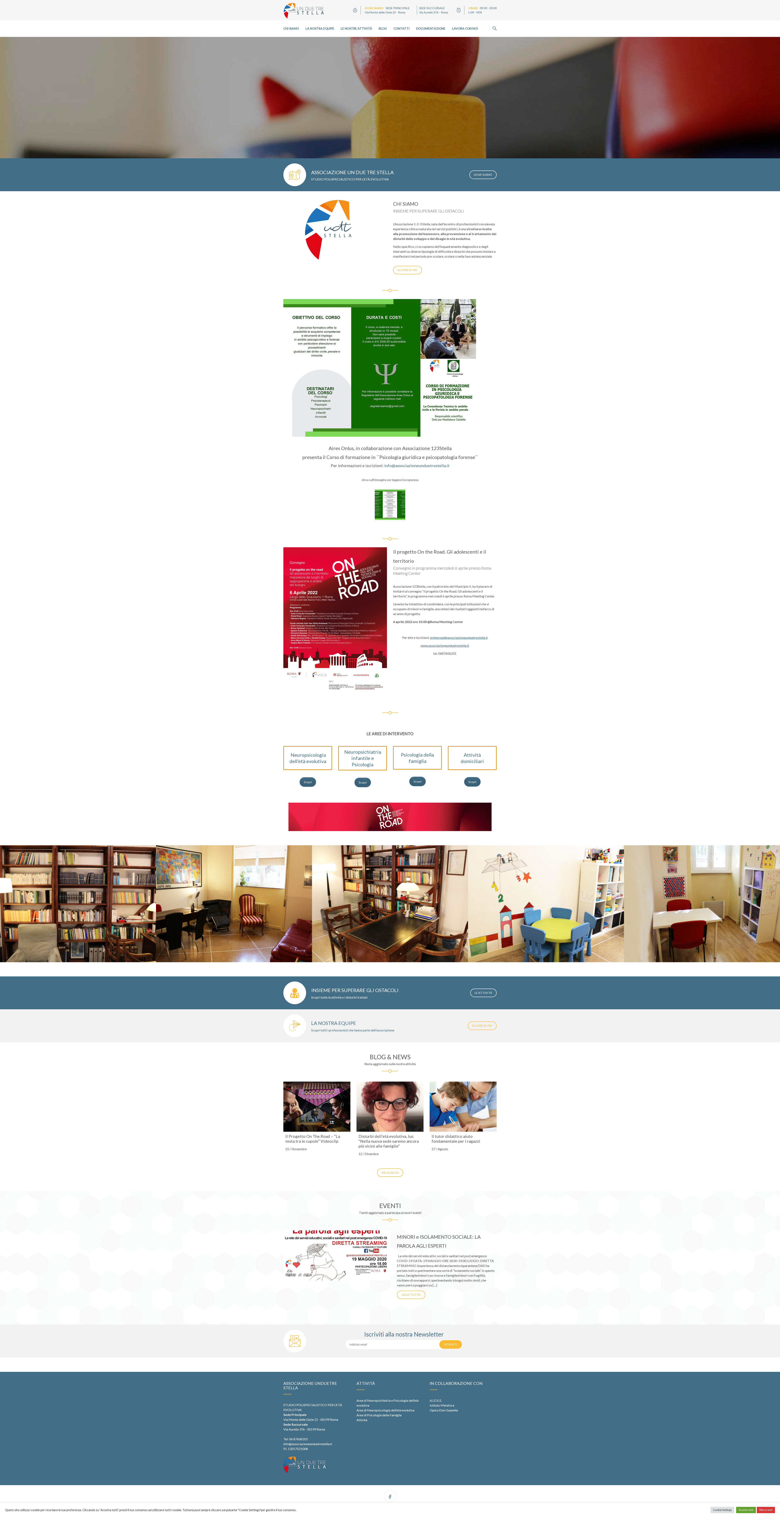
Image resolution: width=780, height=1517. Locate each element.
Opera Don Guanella (444, 1410)
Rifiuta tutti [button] (765, 1510)
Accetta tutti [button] (746, 1510)
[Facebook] (390, 1497)
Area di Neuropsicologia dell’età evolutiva (385, 1410)
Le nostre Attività (356, 28)
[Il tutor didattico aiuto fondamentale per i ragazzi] (463, 1107)
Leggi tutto (411, 1295)
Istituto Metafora (442, 1405)
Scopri (308, 782)
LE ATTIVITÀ (483, 992)
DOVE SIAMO (483, 174)
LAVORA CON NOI (465, 28)
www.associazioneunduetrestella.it (445, 645)
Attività (361, 1420)
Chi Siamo (291, 28)
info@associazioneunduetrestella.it (417, 465)
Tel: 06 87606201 (295, 1439)
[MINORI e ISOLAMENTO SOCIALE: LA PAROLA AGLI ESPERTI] (336, 1255)
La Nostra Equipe (320, 28)
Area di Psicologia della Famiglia (379, 1415)
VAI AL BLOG (390, 1172)
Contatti (401, 28)
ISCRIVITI (450, 1344)
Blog (383, 28)
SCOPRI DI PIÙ (407, 270)
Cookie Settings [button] (722, 1510)
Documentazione (430, 28)
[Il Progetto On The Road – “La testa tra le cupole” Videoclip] (316, 1107)
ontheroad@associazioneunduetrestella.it (459, 637)
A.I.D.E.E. (436, 1400)
